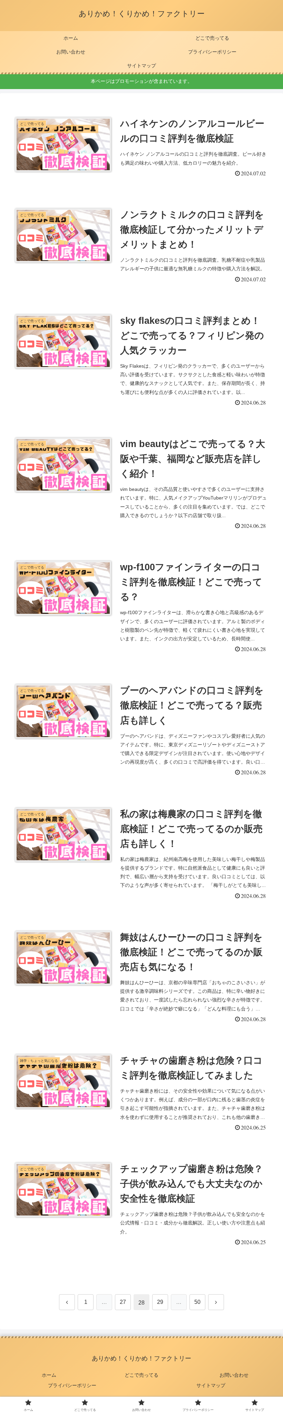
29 (160, 1302)
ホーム (49, 1375)
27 (123, 1302)
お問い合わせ (233, 1375)
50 (197, 1302)
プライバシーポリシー (72, 1385)
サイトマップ (210, 1385)
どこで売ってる (141, 1375)
